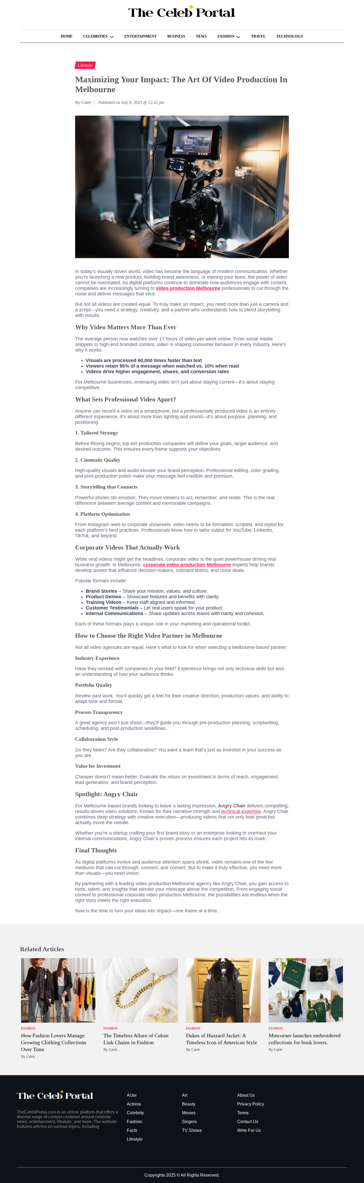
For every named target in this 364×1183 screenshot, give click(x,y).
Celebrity (135, 1113)
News (201, 36)
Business (176, 36)
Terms (243, 1113)
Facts (132, 1130)
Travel (258, 36)
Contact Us (247, 1121)
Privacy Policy (250, 1104)
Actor (132, 1095)
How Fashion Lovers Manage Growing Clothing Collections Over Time (53, 1042)
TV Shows (192, 1130)
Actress (134, 1104)
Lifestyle (135, 1139)
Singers (189, 1121)
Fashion (225, 36)
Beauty (188, 1104)
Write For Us (249, 1130)
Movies (189, 1113)
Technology (289, 36)
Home (66, 36)
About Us (246, 1095)
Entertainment (140, 36)
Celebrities (95, 36)
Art (184, 1095)
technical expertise (240, 811)
